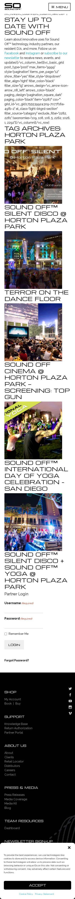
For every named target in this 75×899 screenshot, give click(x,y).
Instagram (33, 53)
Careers (9, 770)
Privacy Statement (44, 894)
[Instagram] (70, 707)
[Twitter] (70, 689)
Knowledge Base (16, 724)
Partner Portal (13, 732)
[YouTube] (70, 701)
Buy (18, 703)
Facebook (11, 53)
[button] (69, 848)
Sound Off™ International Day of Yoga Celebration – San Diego (36, 475)
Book (8, 703)
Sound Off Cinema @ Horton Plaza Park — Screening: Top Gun (37, 380)
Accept (37, 885)
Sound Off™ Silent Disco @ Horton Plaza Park (36, 216)
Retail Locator (14, 761)
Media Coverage (15, 799)
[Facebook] (70, 695)
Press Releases (14, 795)
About (8, 753)
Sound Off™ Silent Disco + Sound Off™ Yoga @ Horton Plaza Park (36, 570)
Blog (7, 808)
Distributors (12, 766)
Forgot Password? (16, 660)
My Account (12, 699)
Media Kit (10, 803)
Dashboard (12, 828)
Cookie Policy (26, 894)
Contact (10, 774)
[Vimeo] (70, 713)
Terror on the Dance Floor (36, 295)
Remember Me (18, 634)
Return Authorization (18, 728)
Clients (9, 757)
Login (14, 645)
